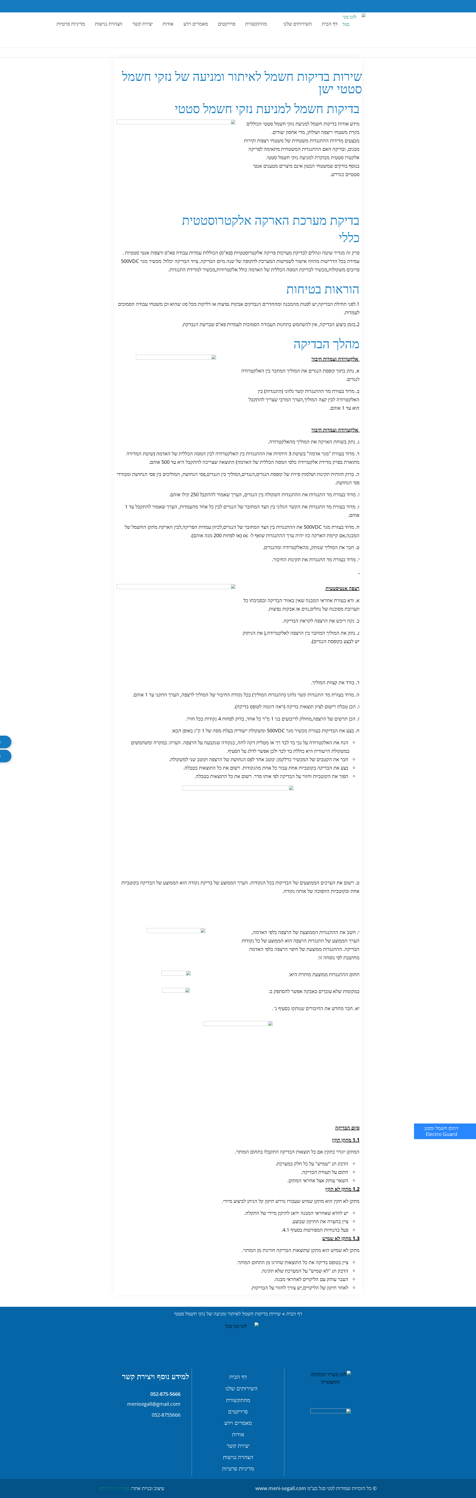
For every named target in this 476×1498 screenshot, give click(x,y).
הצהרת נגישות (108, 23)
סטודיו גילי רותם (114, 1488)
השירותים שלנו (297, 23)
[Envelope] (122, 6)
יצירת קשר (142, 23)
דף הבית (330, 23)
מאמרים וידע (195, 23)
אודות (168, 23)
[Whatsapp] (108, 6)
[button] (133, 6)
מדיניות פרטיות (71, 23)
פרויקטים (226, 23)
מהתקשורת (256, 23)
